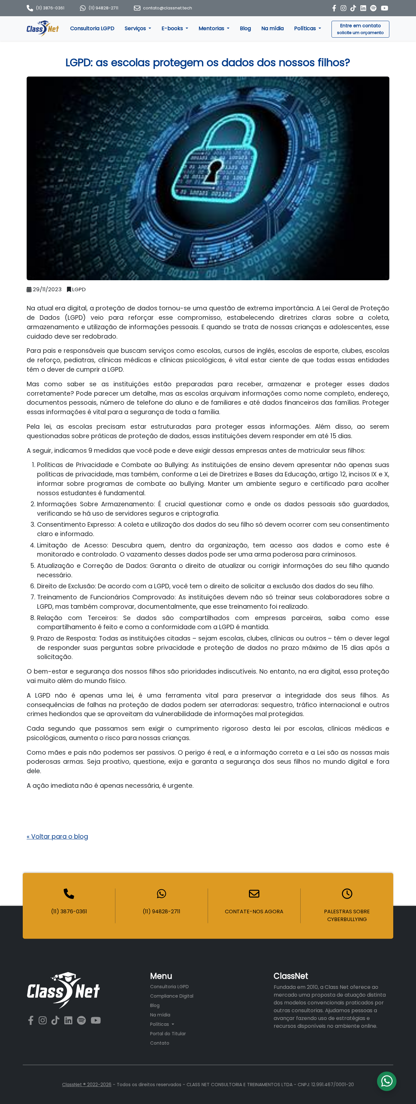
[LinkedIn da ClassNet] (364, 8)
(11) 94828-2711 (103, 8)
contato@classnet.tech (167, 8)
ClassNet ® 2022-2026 (86, 1084)
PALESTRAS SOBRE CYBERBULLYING (347, 915)
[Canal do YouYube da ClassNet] (385, 8)
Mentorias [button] (212, 28)
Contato (159, 1043)
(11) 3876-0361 (50, 8)
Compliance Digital (171, 996)
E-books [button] (173, 28)
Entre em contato (360, 28)
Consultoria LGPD (92, 28)
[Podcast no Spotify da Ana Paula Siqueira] (374, 8)
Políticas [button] (305, 28)
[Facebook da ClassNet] (335, 8)
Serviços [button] (136, 28)
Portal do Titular (168, 1033)
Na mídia (272, 28)
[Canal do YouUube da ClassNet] (95, 1020)
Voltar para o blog (57, 836)
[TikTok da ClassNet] (354, 8)
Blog (245, 28)
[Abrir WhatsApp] (400, 1088)
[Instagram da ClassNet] (344, 8)
